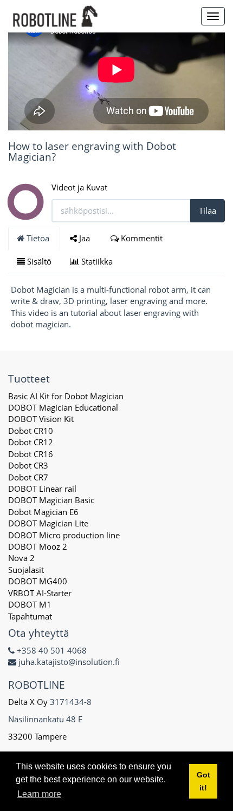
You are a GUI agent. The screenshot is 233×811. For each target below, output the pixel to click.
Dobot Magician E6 (43, 511)
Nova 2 (21, 557)
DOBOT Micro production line (64, 535)
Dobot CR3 (28, 465)
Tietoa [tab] (37, 238)
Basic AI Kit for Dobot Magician (66, 396)
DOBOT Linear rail (42, 488)
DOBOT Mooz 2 (37, 546)
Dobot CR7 (28, 477)
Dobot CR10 (30, 430)
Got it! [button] (203, 781)
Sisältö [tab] (38, 261)
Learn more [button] (39, 794)
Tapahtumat (30, 616)
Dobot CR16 (30, 454)
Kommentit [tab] (142, 238)
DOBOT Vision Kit (41, 418)
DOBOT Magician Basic (51, 499)
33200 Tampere (38, 736)
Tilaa (207, 210)
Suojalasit (26, 569)
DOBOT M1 (29, 604)
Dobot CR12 (30, 442)
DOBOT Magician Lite (48, 523)
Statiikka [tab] (97, 261)
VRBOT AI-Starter (40, 593)
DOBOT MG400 (37, 581)
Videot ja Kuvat (79, 187)
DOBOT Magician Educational (63, 407)
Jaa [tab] (84, 238)
